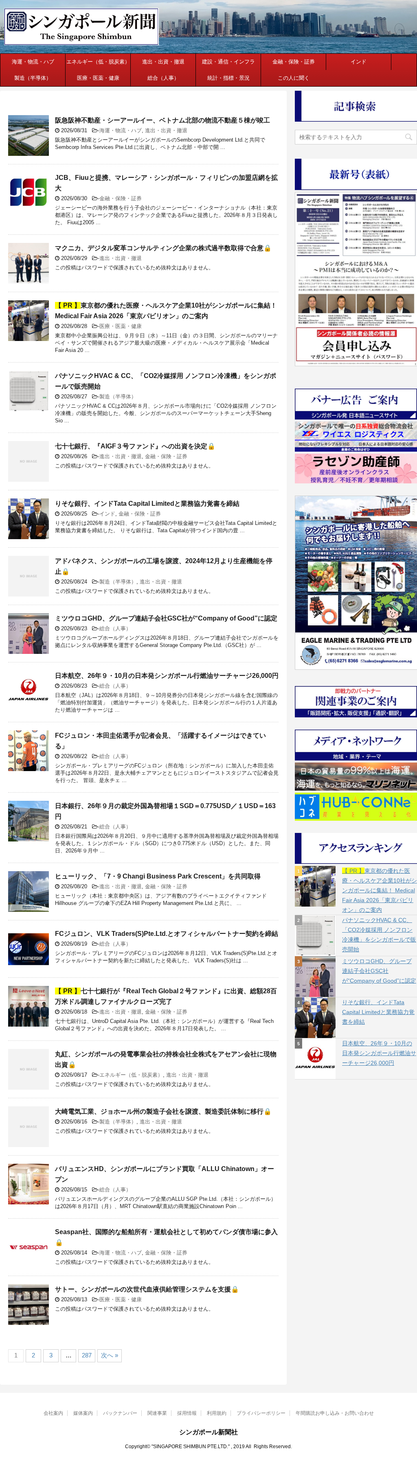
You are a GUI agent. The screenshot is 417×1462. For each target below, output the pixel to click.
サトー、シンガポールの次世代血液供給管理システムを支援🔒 (147, 1289)
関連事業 (157, 1413)
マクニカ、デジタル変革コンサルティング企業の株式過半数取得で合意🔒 (163, 248)
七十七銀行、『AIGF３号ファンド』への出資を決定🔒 (135, 446)
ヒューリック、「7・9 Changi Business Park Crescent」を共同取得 (158, 876)
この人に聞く (293, 78)
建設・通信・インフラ (228, 62)
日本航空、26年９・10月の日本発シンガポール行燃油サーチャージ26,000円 (167, 675)
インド (359, 62)
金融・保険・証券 (293, 62)
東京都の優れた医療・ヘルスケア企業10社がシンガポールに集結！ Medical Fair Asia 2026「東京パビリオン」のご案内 (379, 890)
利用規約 (216, 1413)
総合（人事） (163, 78)
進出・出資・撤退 (163, 62)
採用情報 (187, 1413)
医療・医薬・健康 (98, 78)
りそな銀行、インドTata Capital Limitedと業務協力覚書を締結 (147, 503)
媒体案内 (83, 1413)
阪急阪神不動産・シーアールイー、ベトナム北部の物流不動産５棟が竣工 (162, 120)
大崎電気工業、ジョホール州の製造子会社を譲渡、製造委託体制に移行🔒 (163, 1111)
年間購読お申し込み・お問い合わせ (335, 1413)
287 (87, 1355)
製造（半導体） (32, 78)
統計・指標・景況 (228, 78)
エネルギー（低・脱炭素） (98, 62)
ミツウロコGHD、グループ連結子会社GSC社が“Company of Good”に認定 (166, 618)
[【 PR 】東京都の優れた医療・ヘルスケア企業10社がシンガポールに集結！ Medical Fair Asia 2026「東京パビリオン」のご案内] (315, 886)
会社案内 (53, 1413)
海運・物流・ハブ (33, 62)
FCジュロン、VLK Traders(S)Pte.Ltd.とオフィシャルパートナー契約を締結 (166, 933)
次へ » (109, 1355)
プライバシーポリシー (261, 1413)
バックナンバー (120, 1413)
